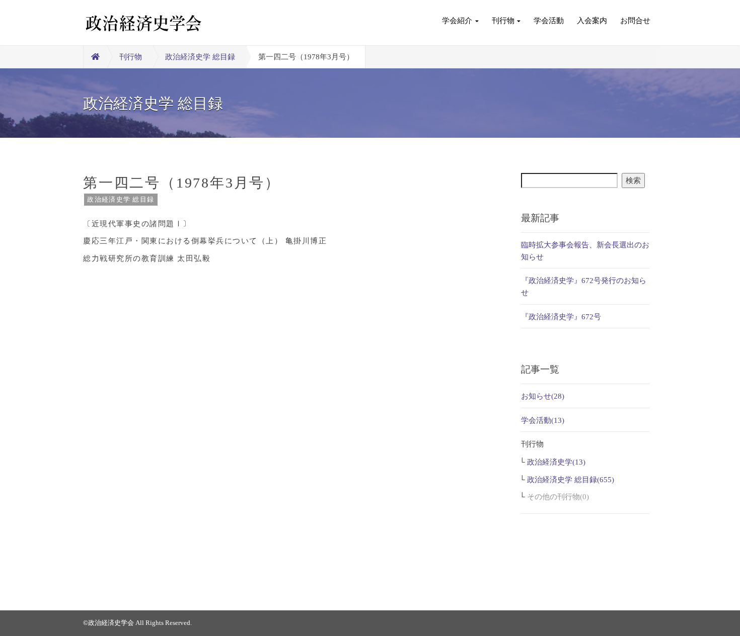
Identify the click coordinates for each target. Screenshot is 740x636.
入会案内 (592, 21)
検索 (633, 180)
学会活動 (549, 21)
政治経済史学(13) (556, 462)
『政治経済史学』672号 (561, 317)
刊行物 (503, 21)
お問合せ (635, 21)
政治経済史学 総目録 (200, 57)
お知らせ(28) (542, 396)
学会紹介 (457, 21)
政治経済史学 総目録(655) (570, 480)
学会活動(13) (542, 420)
